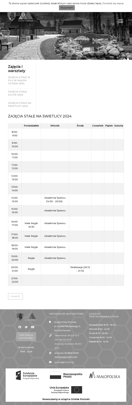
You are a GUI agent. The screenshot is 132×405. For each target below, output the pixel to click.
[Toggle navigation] (121, 21)
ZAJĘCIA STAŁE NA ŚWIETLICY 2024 (19, 104)
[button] (15, 296)
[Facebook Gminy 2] (19, 327)
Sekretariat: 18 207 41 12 (67, 335)
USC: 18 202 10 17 (63, 339)
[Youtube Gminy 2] (32, 327)
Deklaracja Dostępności (26, 336)
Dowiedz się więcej (112, 3)
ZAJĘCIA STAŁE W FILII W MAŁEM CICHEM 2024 (19, 80)
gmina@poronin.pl (64, 362)
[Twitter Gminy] (26, 327)
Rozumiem (67, 7)
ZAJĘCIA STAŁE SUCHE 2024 (17, 93)
